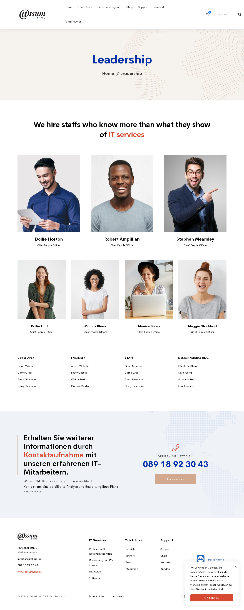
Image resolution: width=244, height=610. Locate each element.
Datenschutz (96, 596)
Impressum (117, 596)
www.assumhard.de (30, 571)
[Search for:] (229, 14)
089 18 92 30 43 (175, 464)
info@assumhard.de (29, 558)
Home (108, 73)
